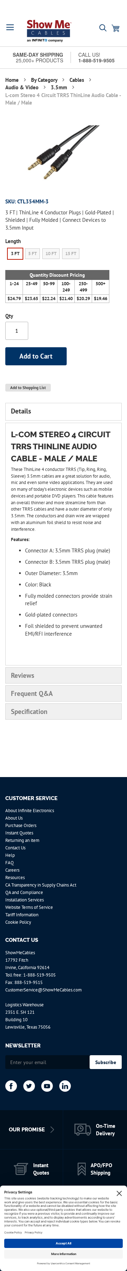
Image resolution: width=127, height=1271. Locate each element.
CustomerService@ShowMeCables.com (43, 990)
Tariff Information (21, 915)
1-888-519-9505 (39, 975)
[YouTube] (47, 1086)
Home (12, 80)
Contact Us (15, 848)
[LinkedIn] (65, 1086)
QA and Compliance (24, 892)
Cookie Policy (18, 922)
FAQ (9, 863)
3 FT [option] (15, 254)
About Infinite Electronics (29, 811)
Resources (15, 877)
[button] (10, 27)
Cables (77, 80)
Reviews (22, 675)
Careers (12, 870)
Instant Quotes (19, 833)
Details (21, 411)
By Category (45, 80)
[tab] (63, 412)
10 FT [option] (51, 254)
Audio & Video (22, 87)
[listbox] (57, 255)
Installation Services (24, 900)
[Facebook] (11, 1086)
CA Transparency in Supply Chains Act (40, 885)
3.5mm (59, 87)
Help (10, 855)
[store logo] (49, 31)
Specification (29, 711)
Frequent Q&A (32, 693)
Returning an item (22, 840)
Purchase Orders (20, 825)
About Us (14, 818)
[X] (29, 1086)
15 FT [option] (70, 254)
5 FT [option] (32, 254)
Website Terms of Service (29, 907)
